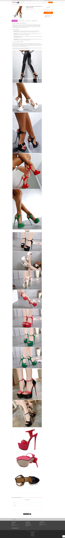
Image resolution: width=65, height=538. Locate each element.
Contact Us (30, 0)
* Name (14, 502)
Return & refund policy (28, 525)
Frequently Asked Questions (43, 524)
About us (27, 0)
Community (41, 525)
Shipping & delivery (28, 524)
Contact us (40, 523)
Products (15, 0)
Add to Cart (49, 12)
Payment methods (18, 0)
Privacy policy (13, 524)
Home (12, 0)
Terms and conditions (14, 525)
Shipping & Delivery (23, 0)
